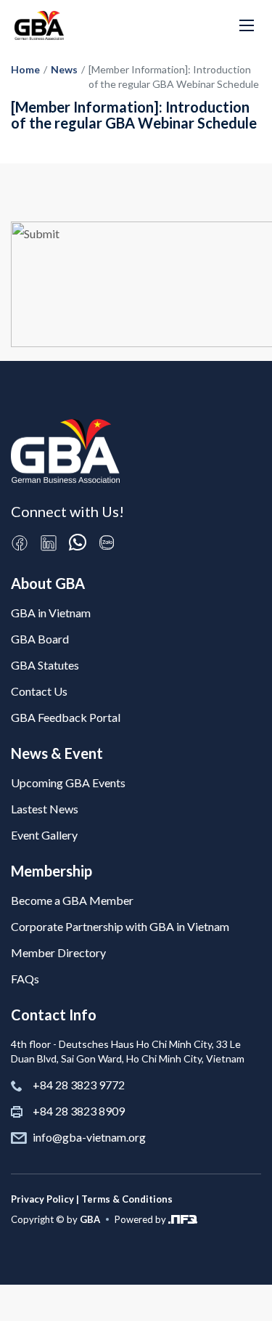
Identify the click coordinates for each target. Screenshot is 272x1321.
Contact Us (39, 691)
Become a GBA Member (72, 900)
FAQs (25, 978)
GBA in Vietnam (51, 612)
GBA (90, 1219)
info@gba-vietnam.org (89, 1137)
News (64, 69)
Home (25, 69)
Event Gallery (44, 835)
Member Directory (58, 952)
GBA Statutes (45, 665)
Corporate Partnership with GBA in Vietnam (120, 926)
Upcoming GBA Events (68, 782)
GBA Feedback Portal (65, 717)
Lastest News (44, 809)
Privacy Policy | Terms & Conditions (92, 1199)
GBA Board (40, 639)
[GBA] (39, 25)
